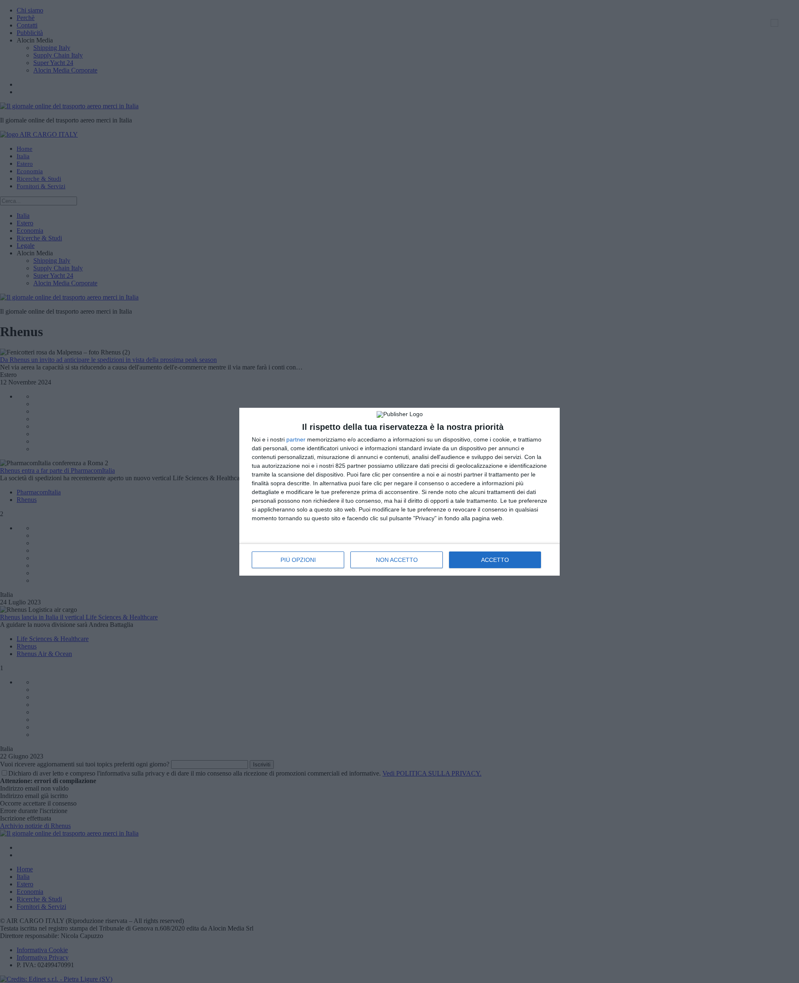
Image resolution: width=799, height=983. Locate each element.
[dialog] (399, 492)
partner (295, 439)
